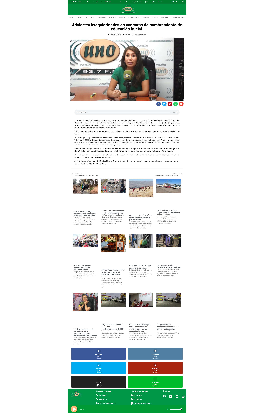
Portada (143, 35)
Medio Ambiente (179, 17)
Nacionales (101, 17)
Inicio (71, 17)
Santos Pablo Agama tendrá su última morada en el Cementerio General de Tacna (112, 273)
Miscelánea (165, 17)
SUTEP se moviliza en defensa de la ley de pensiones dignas (82, 267)
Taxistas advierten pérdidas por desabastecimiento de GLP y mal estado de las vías (113, 213)
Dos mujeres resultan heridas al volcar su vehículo (168, 266)
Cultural (155, 17)
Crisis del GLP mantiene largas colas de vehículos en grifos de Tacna (168, 212)
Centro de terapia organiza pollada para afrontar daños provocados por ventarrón (85, 213)
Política (122, 17)
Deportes (145, 17)
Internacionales (133, 17)
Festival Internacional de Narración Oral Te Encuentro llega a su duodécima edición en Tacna (85, 332)
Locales (79, 17)
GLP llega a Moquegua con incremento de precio (140, 267)
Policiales (112, 17)
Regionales (90, 17)
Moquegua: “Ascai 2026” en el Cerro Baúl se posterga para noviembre (140, 217)
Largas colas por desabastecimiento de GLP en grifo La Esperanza (168, 326)
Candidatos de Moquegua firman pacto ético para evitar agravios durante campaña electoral (139, 327)
